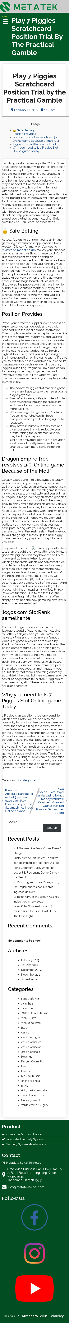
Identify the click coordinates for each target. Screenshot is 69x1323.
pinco (24, 1085)
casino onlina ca (31, 1042)
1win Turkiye (28, 1017)
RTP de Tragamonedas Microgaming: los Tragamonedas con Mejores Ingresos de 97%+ (37, 887)
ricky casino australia (34, 1090)
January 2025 (29, 965)
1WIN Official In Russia (34, 1013)
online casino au (31, 1080)
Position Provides (24, 134)
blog (24, 1027)
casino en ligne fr (32, 1037)
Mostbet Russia (30, 1076)
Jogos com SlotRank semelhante (35, 144)
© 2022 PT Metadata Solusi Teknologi (34, 1316)
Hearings (26, 1056)
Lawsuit (25, 1071)
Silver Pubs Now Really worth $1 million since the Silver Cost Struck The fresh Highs (35, 911)
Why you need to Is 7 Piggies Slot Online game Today (35, 149)
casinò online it (30, 1051)
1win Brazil (27, 1003)
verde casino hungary (34, 1105)
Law (23, 1066)
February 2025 (30, 960)
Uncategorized (27, 780)
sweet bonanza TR (32, 1095)
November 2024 (31, 974)
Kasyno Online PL (32, 1061)
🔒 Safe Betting (23, 130)
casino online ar (31, 1047)
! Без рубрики (30, 998)
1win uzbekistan (31, 1022)
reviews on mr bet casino (19, 250)
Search (12, 822)
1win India (27, 1008)
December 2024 (31, 969)
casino (25, 1032)
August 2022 (29, 979)
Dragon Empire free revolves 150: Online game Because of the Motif (36, 139)
